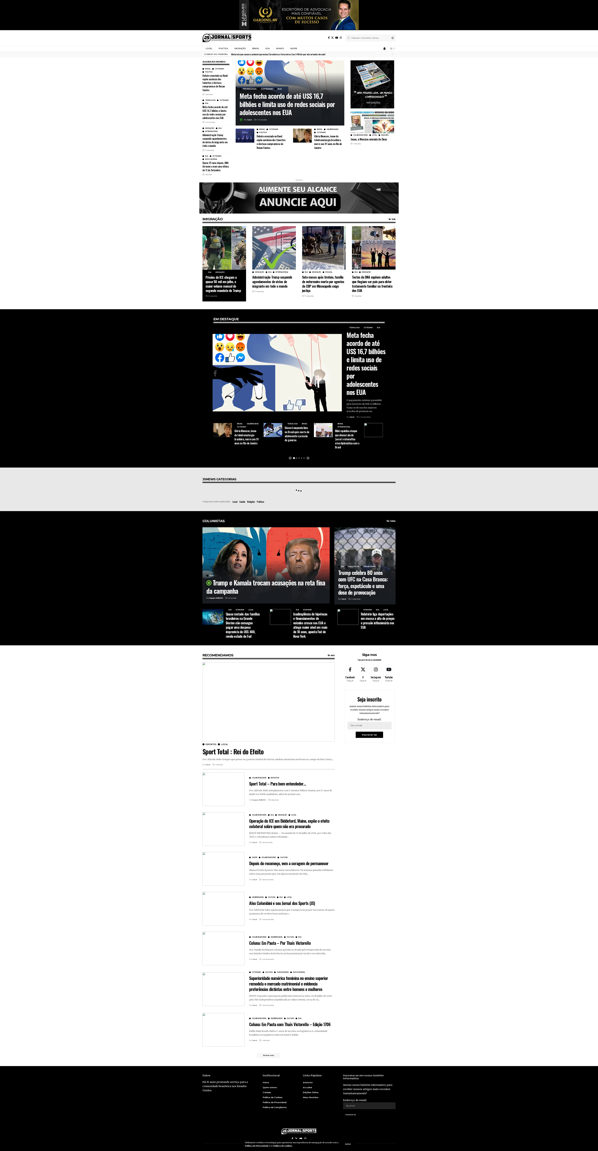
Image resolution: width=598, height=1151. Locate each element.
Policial (328, 272)
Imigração (209, 128)
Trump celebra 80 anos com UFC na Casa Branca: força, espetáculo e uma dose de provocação (363, 582)
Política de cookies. (282, 1145)
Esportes (211, 744)
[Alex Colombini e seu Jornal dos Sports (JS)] (223, 908)
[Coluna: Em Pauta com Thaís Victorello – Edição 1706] (223, 1030)
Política (208, 72)
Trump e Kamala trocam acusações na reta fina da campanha (265, 587)
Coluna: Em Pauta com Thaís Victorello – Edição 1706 (289, 1024)
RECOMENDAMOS (217, 655)
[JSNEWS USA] (227, 38)
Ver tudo (392, 219)
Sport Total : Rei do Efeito (233, 751)
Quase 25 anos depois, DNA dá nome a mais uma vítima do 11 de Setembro (215, 166)
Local (374, 135)
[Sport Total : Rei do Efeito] (268, 701)
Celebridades (332, 129)
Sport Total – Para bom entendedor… (277, 784)
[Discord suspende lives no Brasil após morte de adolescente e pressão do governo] (273, 430)
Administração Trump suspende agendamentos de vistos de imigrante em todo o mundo (215, 140)
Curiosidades (283, 972)
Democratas (353, 566)
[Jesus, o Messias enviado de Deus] (372, 122)
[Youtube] (389, 673)
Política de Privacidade (256, 1145)
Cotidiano (219, 69)
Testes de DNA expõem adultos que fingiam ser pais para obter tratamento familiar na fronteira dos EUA (372, 284)
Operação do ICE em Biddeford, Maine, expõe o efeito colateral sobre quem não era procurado (289, 823)
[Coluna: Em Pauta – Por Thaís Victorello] (223, 948)
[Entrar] (378, 48)
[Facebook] (328, 38)
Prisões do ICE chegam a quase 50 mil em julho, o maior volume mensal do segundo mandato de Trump (223, 284)
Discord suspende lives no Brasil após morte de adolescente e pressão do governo (297, 434)
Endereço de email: (369, 719)
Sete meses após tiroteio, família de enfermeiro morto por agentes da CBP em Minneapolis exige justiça (323, 284)
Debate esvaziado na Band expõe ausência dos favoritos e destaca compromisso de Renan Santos (215, 83)
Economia (240, 610)
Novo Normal (211, 159)
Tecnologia (210, 100)
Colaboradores (360, 135)
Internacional (211, 131)
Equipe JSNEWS (216, 598)
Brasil (208, 69)
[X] (332, 38)
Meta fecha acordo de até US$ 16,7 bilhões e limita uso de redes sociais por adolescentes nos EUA (215, 112)
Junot (249, 120)
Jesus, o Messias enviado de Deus (369, 139)
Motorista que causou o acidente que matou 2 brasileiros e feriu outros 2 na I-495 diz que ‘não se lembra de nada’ (278, 54)
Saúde (242, 501)
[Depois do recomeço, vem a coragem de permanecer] (223, 869)
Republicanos (369, 566)
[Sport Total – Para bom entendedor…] (223, 789)
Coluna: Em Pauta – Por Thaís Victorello (280, 943)
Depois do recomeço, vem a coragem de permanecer (288, 863)
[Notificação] (384, 48)
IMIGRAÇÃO (212, 219)
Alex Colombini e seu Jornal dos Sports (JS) (282, 903)
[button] (392, 54)
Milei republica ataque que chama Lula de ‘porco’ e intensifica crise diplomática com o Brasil (347, 439)
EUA (206, 103)
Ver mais (331, 655)
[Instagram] (341, 38)
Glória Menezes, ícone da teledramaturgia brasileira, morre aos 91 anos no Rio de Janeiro (328, 142)
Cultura (284, 857)
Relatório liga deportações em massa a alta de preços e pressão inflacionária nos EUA (378, 620)
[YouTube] (337, 38)
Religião (385, 135)
